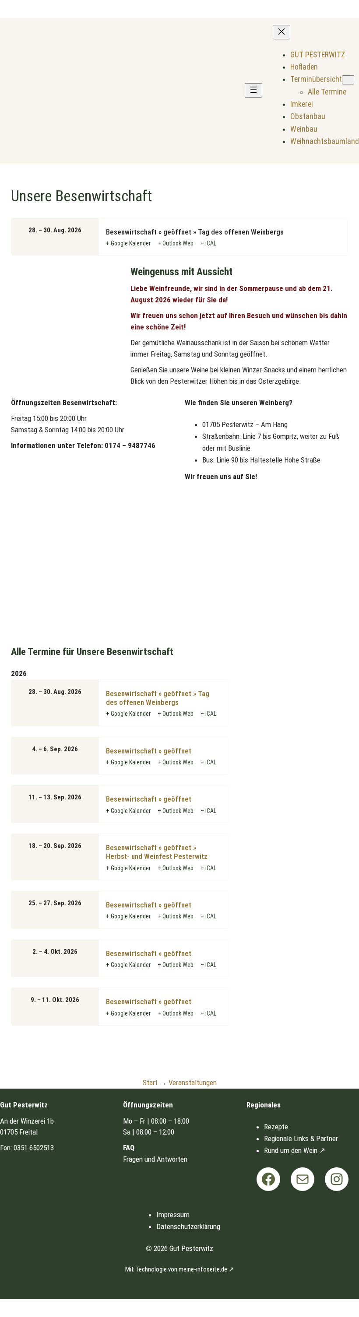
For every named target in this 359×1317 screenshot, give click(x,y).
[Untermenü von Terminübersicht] (348, 79)
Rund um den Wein (290, 1150)
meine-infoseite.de (203, 1269)
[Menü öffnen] (253, 90)
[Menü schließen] (281, 32)
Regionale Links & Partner (301, 1138)
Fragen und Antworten (155, 1159)
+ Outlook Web (176, 243)
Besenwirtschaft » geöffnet (148, 750)
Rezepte (276, 1126)
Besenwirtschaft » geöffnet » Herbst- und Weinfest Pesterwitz (157, 852)
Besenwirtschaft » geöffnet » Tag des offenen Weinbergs (157, 698)
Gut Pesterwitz (191, 1248)
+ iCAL (208, 243)
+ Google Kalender (128, 243)
